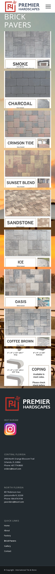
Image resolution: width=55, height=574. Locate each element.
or (5, 468)
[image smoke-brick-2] (28, 51)
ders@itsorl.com (13, 468)
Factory (7, 535)
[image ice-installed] (28, 249)
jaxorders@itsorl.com (14, 501)
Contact (7, 551)
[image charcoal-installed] (28, 90)
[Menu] (46, 6)
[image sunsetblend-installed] (28, 170)
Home (7, 525)
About (7, 530)
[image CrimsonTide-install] (28, 130)
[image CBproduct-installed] (28, 329)
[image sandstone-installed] (28, 210)
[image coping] (28, 368)
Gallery (7, 546)
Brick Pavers (10, 540)
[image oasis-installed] (28, 289)
